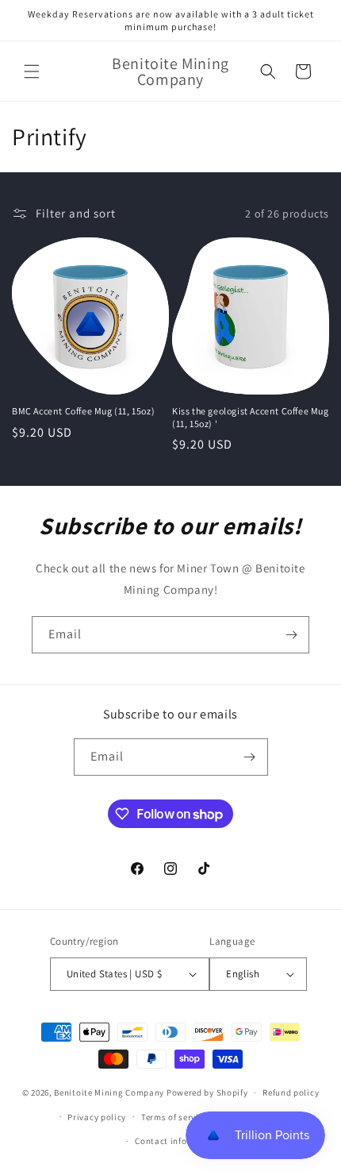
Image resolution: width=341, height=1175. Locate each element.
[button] (31, 71)
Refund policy (290, 1092)
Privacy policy (96, 1117)
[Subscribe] (291, 634)
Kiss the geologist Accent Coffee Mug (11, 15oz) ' (250, 417)
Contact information (177, 1140)
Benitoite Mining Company (109, 1092)
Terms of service (174, 1117)
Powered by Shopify (207, 1092)
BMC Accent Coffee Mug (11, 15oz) (83, 411)
